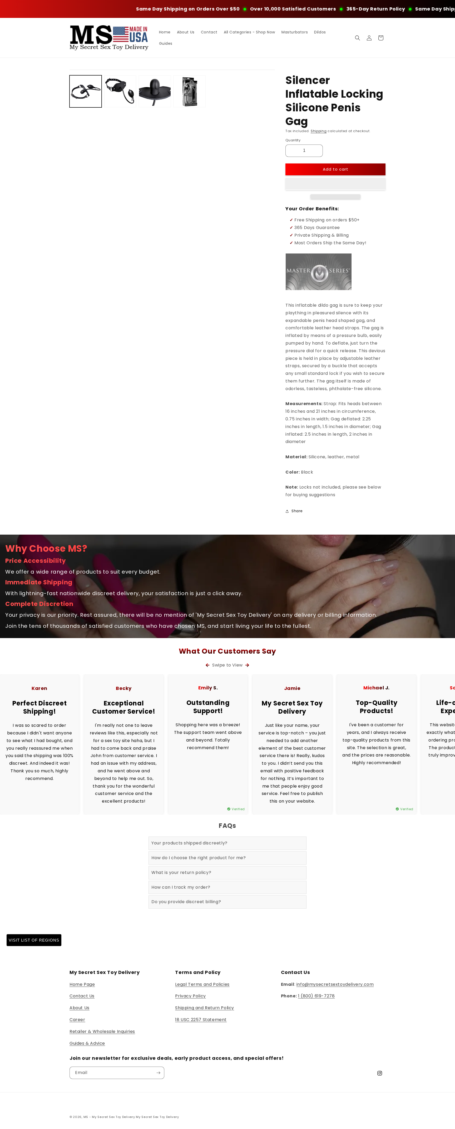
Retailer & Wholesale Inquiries (102, 1031)
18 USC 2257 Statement (201, 1020)
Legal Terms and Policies (202, 984)
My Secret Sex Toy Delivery (157, 1117)
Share (297, 511)
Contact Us (82, 996)
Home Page (82, 984)
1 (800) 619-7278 (316, 996)
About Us (80, 1008)
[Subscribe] (158, 1073)
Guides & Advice (87, 1043)
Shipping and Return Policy (204, 1008)
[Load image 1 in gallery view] (86, 91)
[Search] (357, 38)
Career (77, 1020)
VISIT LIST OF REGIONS (34, 940)
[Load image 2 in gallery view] (120, 91)
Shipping (319, 131)
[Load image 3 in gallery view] (155, 91)
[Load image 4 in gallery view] (190, 91)
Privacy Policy (190, 996)
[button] (335, 184)
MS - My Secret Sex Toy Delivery (109, 1117)
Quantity (292, 140)
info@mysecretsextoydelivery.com (335, 984)
